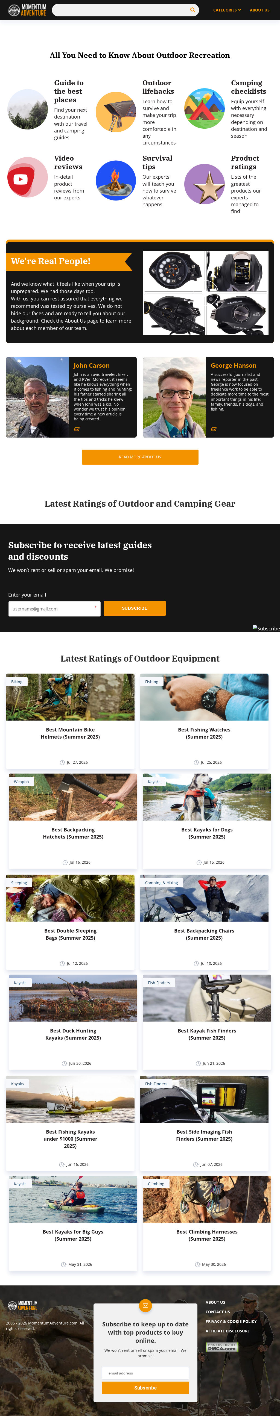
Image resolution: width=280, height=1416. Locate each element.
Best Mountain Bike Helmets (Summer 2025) (70, 733)
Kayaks (154, 781)
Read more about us (140, 456)
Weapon (21, 781)
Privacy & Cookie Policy (231, 1321)
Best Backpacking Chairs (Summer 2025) (204, 934)
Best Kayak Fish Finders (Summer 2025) (207, 1034)
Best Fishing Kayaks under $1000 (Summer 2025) (70, 1138)
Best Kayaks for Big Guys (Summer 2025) (73, 1235)
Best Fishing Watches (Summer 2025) (204, 733)
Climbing (156, 1183)
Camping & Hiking (161, 882)
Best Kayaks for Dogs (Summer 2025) (207, 833)
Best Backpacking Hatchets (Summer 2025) (73, 833)
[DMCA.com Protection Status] (222, 1350)
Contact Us (218, 1311)
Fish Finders (159, 982)
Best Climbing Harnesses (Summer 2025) (207, 1235)
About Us (260, 10)
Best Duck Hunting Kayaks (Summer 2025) (73, 1034)
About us (215, 1302)
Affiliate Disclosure (228, 1331)
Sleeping (19, 882)
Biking (16, 681)
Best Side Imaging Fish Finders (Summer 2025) (204, 1135)
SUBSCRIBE (135, 608)
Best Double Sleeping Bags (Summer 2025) (70, 934)
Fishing (151, 681)
